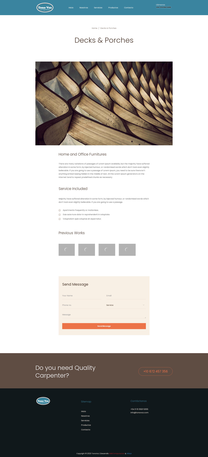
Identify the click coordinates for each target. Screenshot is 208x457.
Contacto (128, 7)
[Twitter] (161, 11)
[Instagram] (157, 11)
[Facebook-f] (165, 11)
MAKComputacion (116, 453)
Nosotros (83, 7)
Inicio (71, 7)
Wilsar (129, 453)
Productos (113, 7)
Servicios (98, 7)
